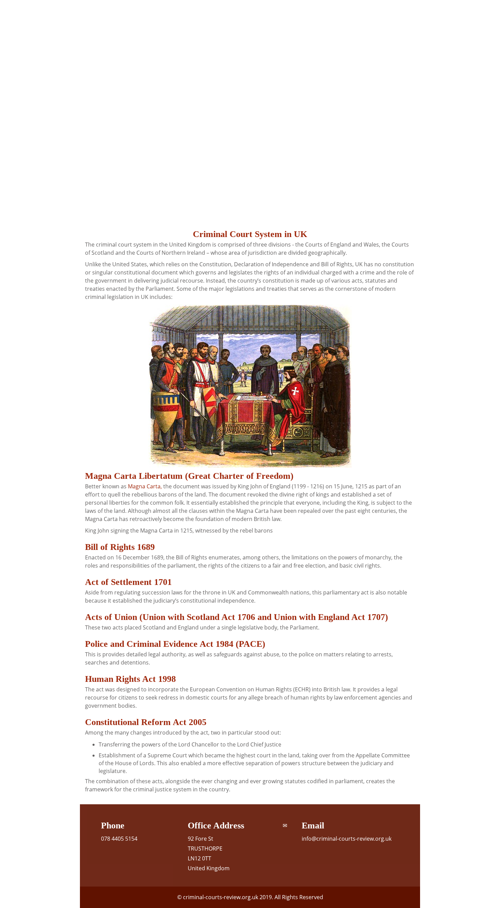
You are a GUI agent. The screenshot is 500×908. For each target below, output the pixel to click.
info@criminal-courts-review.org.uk (346, 838)
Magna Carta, (145, 486)
